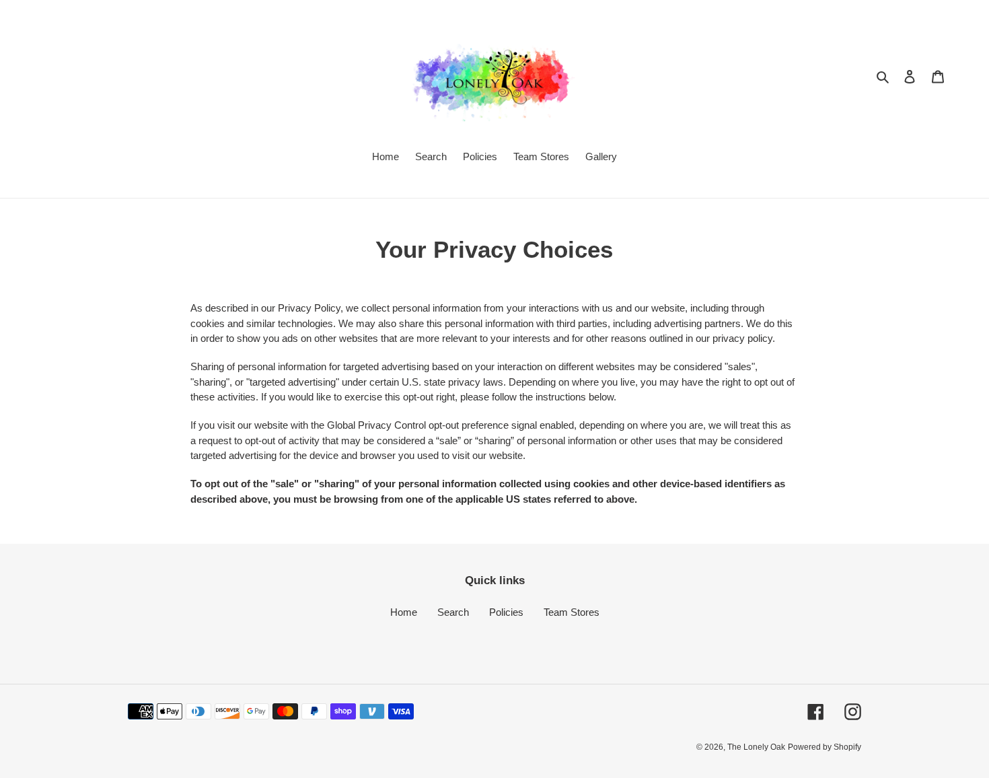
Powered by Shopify (824, 747)
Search (453, 612)
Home (403, 612)
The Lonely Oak (756, 747)
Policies (506, 612)
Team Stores (571, 612)
